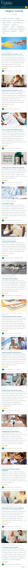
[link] (7, 3)
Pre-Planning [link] (6, 31)
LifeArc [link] (13, 26)
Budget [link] (18, 18)
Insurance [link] (15, 24)
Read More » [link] (5, 68)
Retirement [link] (14, 31)
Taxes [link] (4, 33)
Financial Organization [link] (19, 20)
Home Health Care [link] (18, 22)
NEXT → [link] (24, 567)
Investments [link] (5, 26)
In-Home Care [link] (6, 24)
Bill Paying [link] (11, 18)
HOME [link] (12, 14)
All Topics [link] (4, 18)
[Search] (26, 7)
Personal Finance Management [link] (17, 29)
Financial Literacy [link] (7, 20)
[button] (25, 3)
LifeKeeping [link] (20, 26)
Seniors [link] (21, 31)
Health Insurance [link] (6, 22)
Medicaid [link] (4, 29)
